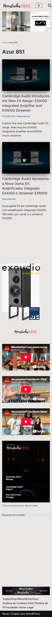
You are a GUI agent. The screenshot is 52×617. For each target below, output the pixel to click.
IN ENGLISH (8, 116)
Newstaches (23, 116)
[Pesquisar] (50, 5)
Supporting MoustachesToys (21, 598)
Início (4, 42)
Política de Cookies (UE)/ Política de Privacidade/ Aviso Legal (25, 605)
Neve (5, 613)
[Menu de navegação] (38, 5)
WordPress (33, 613)
